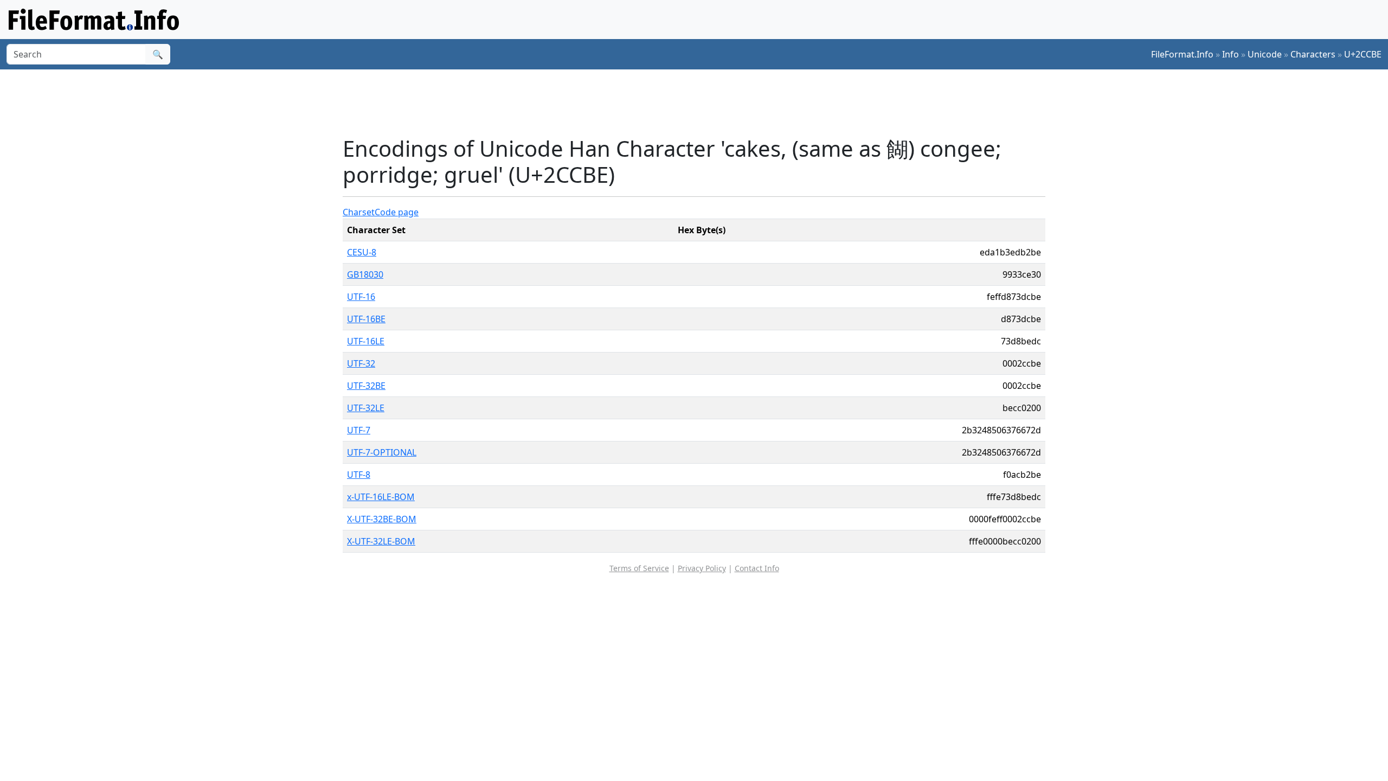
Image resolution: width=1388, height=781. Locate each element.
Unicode (1265, 54)
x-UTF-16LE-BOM (381, 497)
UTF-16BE (366, 319)
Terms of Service (639, 568)
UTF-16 (361, 297)
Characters (1312, 54)
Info (1230, 54)
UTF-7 (358, 430)
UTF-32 (361, 363)
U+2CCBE (1362, 54)
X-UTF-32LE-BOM (381, 541)
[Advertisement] (700, 102)
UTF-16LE (365, 341)
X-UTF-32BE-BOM (381, 519)
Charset (359, 212)
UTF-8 (358, 475)
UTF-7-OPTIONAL (381, 452)
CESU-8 (361, 252)
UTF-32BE (366, 386)
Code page (397, 212)
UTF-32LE (365, 408)
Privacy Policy (702, 568)
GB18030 (365, 274)
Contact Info (757, 568)
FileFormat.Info (1182, 54)
